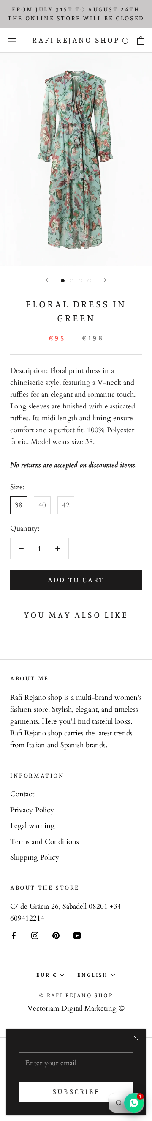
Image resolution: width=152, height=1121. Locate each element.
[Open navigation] (12, 40)
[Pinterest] (56, 935)
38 (18, 505)
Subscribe (76, 1092)
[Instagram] (34, 935)
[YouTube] (77, 935)
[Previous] (47, 280)
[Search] (126, 41)
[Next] (105, 280)
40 (42, 505)
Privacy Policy (32, 810)
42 (66, 505)
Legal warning (32, 825)
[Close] (136, 1038)
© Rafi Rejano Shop (76, 995)
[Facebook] (13, 935)
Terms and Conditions (44, 842)
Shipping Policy (34, 857)
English (92, 975)
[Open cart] (140, 40)
